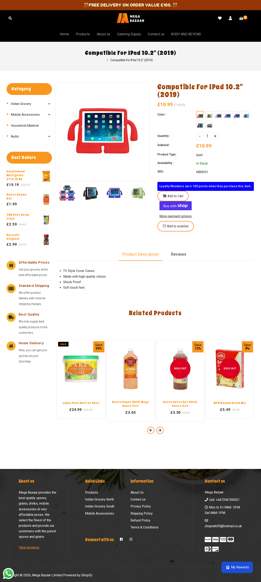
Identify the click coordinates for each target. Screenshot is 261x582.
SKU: (160, 171)
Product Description (140, 254)
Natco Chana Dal (17, 196)
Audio (15, 136)
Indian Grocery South (99, 506)
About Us (137, 492)
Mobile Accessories (25, 115)
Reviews (178, 254)
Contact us (138, 499)
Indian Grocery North (99, 499)
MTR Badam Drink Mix (230, 403)
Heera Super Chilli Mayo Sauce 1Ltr (130, 404)
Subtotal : (163, 145)
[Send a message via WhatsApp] (8, 573)
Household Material (25, 126)
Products (91, 492)
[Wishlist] (220, 18)
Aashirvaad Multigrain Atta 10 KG (16, 175)
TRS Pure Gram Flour (18, 217)
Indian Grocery (21, 104)
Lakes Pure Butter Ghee (81, 403)
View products (29, 547)
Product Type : (167, 154)
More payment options (175, 216)
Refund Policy (140, 520)
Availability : (165, 163)
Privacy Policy (140, 506)
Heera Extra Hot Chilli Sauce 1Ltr (180, 404)
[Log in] (230, 18)
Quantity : (163, 136)
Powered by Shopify (77, 575)
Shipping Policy (141, 513)
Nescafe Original (13, 237)
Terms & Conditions (144, 527)
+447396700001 (228, 500)
